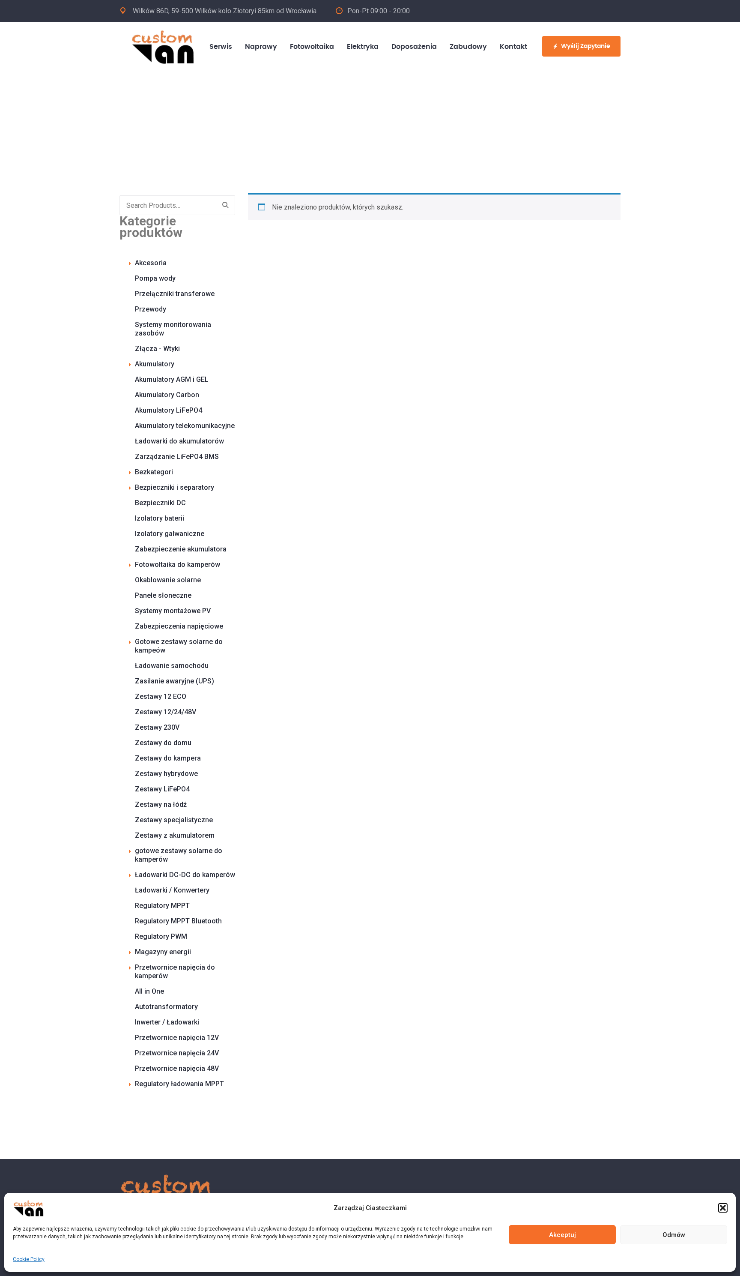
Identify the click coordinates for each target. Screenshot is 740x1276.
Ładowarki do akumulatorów (179, 441)
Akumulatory (154, 364)
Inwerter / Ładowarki (167, 1022)
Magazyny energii (163, 952)
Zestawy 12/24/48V (165, 712)
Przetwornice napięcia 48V (177, 1068)
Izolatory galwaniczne (169, 534)
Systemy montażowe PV (173, 611)
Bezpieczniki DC (160, 503)
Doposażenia (414, 46)
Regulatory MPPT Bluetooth (178, 921)
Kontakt (513, 46)
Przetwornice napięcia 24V (177, 1053)
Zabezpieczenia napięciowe (179, 626)
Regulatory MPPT (162, 906)
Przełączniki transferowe (175, 294)
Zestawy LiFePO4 (162, 789)
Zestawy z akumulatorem (175, 835)
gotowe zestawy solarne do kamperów (178, 855)
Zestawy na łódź (161, 804)
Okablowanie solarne (168, 580)
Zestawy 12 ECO (160, 696)
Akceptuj (562, 1235)
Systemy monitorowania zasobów (173, 328)
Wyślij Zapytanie (585, 46)
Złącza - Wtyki (157, 348)
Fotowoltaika (312, 46)
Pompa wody (155, 278)
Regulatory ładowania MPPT (179, 1084)
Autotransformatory (166, 1007)
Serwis (220, 46)
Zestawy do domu (163, 743)
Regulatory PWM (161, 936)
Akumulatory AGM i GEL (172, 379)
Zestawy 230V (157, 727)
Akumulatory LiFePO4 (168, 410)
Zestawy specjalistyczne (174, 820)
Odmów (673, 1235)
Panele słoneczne (163, 595)
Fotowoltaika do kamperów (177, 564)
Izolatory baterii (159, 518)
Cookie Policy (29, 1259)
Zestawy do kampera (168, 758)
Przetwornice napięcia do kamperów (175, 971)
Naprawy (261, 46)
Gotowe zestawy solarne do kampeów (179, 646)
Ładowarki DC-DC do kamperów (185, 875)
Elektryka (363, 46)
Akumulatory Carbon (167, 395)
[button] (723, 1208)
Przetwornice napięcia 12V (177, 1037)
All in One (149, 991)
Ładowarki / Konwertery (172, 890)
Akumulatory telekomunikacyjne (185, 426)
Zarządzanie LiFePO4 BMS (177, 456)
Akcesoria (151, 263)
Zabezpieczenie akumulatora (181, 549)
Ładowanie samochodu (172, 666)
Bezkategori (154, 472)
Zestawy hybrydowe (166, 774)
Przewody (150, 309)
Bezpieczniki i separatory (174, 487)
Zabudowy (468, 46)
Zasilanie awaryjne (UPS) (174, 681)
